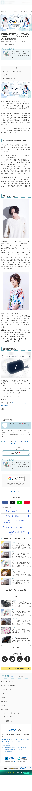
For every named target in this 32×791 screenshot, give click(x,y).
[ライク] (30, 1)
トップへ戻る (15, 492)
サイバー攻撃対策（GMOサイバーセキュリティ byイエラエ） (14, 747)
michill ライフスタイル (26, 548)
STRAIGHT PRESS (9, 44)
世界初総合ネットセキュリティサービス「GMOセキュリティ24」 (15, 739)
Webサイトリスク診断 (15, 741)
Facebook (25, 441)
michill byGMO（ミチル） (7, 11)
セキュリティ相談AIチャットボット (9, 743)
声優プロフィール (9, 75)
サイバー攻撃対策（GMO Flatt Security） (10, 749)
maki (30, 606)
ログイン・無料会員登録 (16, 669)
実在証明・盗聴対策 (6, 745)
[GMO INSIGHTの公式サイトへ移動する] (16, 729)
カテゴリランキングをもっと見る (16, 590)
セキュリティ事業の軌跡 (7, 751)
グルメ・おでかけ (19, 11)
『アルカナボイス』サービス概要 (13, 71)
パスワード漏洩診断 (6, 741)
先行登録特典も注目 (9, 78)
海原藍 (29, 575)
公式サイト (6, 441)
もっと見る (16, 647)
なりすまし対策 (22, 749)
